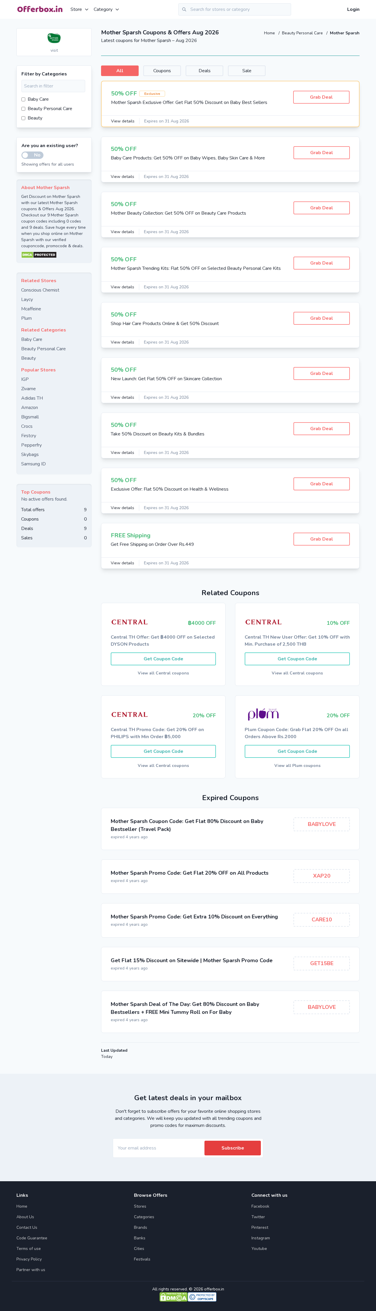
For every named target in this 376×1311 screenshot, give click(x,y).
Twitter (258, 1217)
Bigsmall (30, 417)
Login (353, 9)
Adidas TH (32, 398)
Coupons (162, 71)
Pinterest (259, 1227)
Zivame (28, 389)
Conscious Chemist (40, 290)
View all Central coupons (163, 673)
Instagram (260, 1238)
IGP (25, 379)
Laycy (27, 299)
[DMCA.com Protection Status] (54, 254)
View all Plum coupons (297, 765)
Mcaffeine (31, 309)
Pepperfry (31, 445)
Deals (205, 71)
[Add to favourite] (86, 33)
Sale (246, 71)
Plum (26, 318)
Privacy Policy (29, 1259)
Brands (140, 1227)
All (119, 71)
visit (54, 50)
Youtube (259, 1248)
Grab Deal (321, 97)
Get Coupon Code (163, 659)
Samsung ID (33, 464)
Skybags (30, 454)
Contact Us (26, 1227)
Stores (140, 1206)
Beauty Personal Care (303, 33)
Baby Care (38, 99)
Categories (144, 1217)
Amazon (29, 407)
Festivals (142, 1259)
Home (270, 33)
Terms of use (28, 1248)
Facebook (260, 1206)
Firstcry (28, 435)
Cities (139, 1248)
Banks (139, 1238)
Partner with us (30, 1270)
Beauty (35, 118)
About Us (25, 1217)
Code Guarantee (31, 1238)
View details (123, 121)
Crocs (27, 426)
